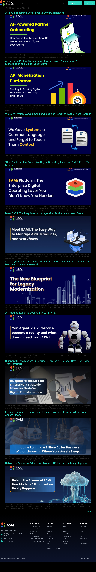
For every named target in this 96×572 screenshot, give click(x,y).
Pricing (45, 3)
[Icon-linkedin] (82, 558)
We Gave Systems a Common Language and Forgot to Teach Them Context (48, 113)
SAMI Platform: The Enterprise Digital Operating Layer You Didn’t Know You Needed (47, 163)
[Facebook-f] (94, 558)
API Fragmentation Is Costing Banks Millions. (30, 312)
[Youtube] (88, 558)
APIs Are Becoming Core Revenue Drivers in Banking (35, 12)
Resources (61, 3)
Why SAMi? (53, 3)
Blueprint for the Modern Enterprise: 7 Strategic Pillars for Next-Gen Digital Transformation (47, 362)
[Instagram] (91, 558)
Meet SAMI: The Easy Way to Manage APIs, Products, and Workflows (44, 213)
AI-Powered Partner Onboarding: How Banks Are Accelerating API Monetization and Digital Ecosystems (42, 62)
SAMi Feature (26, 3)
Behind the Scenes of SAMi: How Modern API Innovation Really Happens (46, 463)
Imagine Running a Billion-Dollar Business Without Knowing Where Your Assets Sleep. (45, 413)
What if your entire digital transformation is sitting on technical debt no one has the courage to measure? (47, 263)
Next (89, 511)
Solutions (36, 3)
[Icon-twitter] (85, 558)
